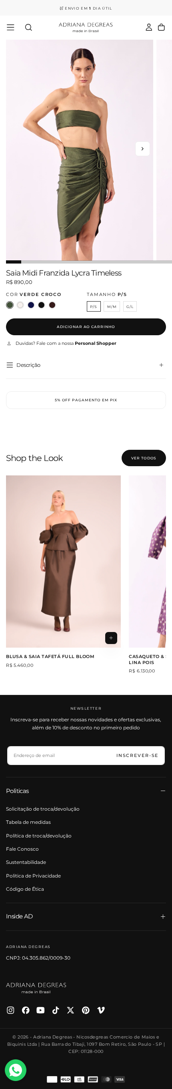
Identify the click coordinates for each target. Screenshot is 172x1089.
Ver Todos (143, 458)
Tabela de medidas (28, 822)
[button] (10, 27)
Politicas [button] (17, 791)
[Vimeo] (101, 1010)
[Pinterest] (85, 1010)
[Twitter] (70, 1010)
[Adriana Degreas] (36, 988)
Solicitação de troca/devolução (43, 809)
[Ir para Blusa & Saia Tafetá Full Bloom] (63, 561)
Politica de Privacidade (33, 876)
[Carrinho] (161, 28)
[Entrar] (149, 28)
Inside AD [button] (19, 916)
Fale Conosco (22, 849)
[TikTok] (55, 1010)
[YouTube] (40, 1010)
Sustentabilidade (26, 862)
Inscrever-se (137, 755)
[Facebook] (25, 1010)
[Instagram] (10, 1010)
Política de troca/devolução (39, 836)
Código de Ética (25, 889)
